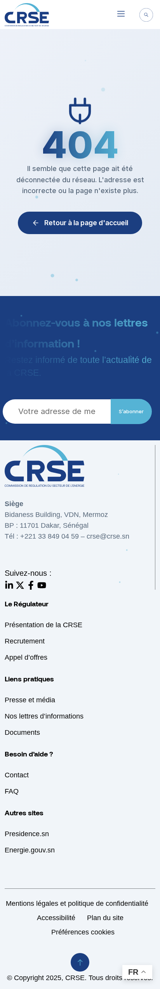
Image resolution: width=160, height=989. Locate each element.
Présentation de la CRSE (43, 625)
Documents (22, 732)
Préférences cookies (83, 932)
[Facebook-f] (30, 585)
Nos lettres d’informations (44, 716)
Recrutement (25, 641)
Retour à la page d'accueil (86, 223)
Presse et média (30, 700)
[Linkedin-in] (9, 585)
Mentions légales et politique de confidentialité (77, 903)
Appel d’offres (26, 657)
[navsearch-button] (146, 16)
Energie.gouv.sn (30, 850)
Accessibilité (56, 918)
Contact (17, 775)
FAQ (12, 791)
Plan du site (105, 918)
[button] (120, 15)
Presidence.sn (27, 834)
